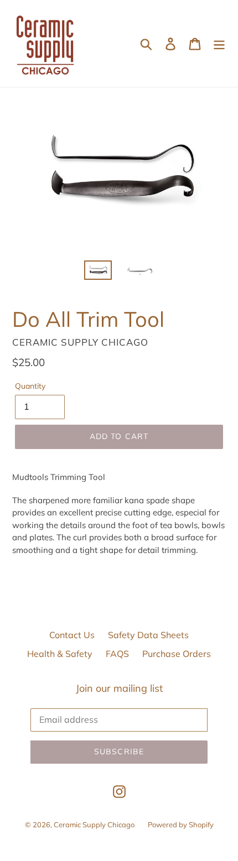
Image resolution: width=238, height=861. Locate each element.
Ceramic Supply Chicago (94, 824)
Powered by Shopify (181, 824)
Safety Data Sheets (148, 634)
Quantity (30, 386)
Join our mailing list (119, 688)
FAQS (117, 653)
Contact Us (72, 634)
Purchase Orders (176, 653)
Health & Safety (59, 653)
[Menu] (219, 43)
